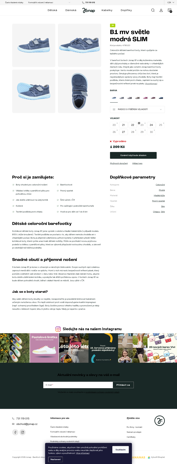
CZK (169, 2)
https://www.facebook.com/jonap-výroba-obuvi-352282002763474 (15, 432)
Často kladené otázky (14, 2)
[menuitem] (52, 10)
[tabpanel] (114, 98)
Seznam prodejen (134, 432)
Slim (163, 206)
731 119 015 (22, 418)
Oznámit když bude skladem (133, 155)
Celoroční (160, 184)
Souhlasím (121, 449)
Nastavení (56, 459)
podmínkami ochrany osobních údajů (102, 392)
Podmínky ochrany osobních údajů (64, 441)
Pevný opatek (158, 201)
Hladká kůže (159, 195)
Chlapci (156, 211)
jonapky (22, 432)
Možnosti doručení (119, 163)
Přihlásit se (123, 385)
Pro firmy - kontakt (134, 427)
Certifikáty (131, 437)
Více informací (82, 453)
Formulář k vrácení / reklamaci (40, 2)
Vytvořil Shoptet (158, 457)
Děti (163, 211)
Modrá (162, 190)
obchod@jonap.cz (26, 424)
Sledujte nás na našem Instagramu (92, 329)
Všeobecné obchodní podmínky (63, 437)
